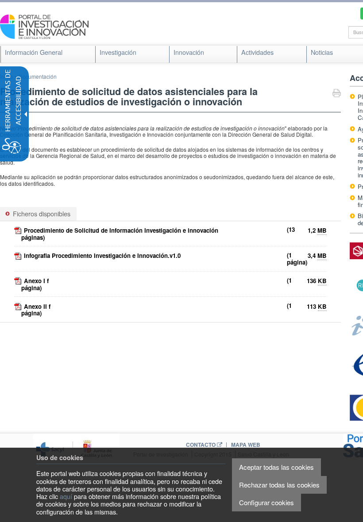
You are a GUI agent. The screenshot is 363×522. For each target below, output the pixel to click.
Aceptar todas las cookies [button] (276, 467)
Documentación (38, 76)
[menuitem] (33, 52)
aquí (66, 496)
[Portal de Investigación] (44, 26)
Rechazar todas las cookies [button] (279, 484)
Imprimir (336, 94)
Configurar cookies (266, 502)
